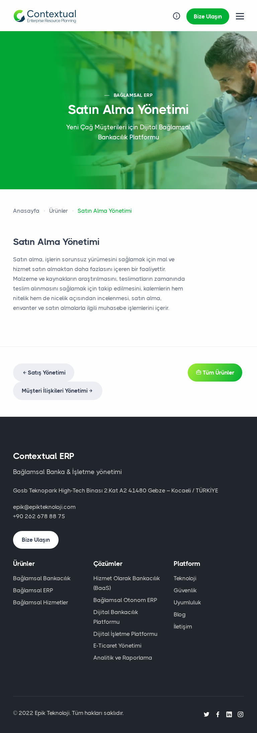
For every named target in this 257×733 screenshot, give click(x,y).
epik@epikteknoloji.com (44, 507)
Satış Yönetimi (47, 372)
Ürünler (58, 210)
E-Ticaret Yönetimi (117, 645)
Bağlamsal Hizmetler (40, 602)
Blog (180, 614)
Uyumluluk (187, 602)
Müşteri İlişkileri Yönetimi (55, 390)
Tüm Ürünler (217, 372)
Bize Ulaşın (208, 16)
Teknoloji (185, 578)
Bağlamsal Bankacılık (42, 578)
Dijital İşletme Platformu (125, 633)
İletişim (183, 626)
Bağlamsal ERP (33, 590)
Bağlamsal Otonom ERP (125, 600)
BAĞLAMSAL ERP (133, 95)
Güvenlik (185, 590)
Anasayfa (26, 210)
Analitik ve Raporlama (122, 657)
